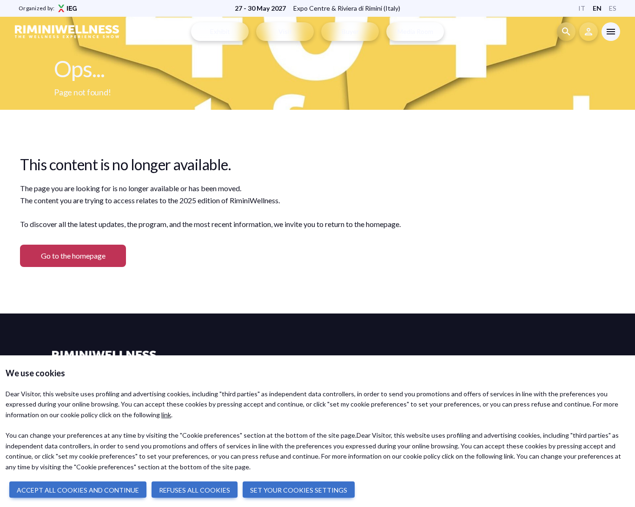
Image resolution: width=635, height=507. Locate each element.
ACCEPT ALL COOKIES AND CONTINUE (78, 490)
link (166, 415)
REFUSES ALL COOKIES (194, 490)
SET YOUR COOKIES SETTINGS (298, 490)
